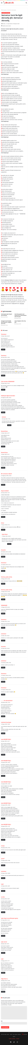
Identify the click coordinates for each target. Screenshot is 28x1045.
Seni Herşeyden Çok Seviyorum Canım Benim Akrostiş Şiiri (21, 315)
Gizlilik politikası (12, 1038)
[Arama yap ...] (26, 3)
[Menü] (1, 3)
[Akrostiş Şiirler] (8, 2)
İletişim (17, 1038)
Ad (1, 1021)
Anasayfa (4, 10)
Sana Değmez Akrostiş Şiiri (20, 321)
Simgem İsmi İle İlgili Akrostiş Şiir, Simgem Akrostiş (6, 322)
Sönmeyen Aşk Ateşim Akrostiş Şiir (6, 314)
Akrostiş (4, 23)
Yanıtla (3, 349)
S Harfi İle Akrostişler (11, 10)
